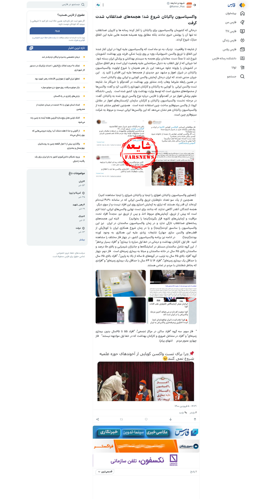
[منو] (103, 5)
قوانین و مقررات (79, 40)
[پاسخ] (146, 419)
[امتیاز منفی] (170, 419)
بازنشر (193, 412)
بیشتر (82, 239)
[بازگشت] (194, 5)
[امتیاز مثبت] (195, 419)
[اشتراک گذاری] (97, 419)
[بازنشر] (121, 419)
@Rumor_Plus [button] (177, 6)
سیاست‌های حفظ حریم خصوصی (45, 37)
